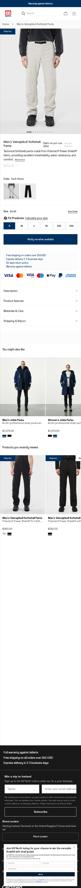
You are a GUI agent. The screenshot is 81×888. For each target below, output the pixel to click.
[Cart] (65, 13)
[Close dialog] (74, 847)
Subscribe (40, 811)
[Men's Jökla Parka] (22, 386)
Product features (14, 301)
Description (10, 291)
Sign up (40, 874)
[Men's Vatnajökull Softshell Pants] (22, 484)
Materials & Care (13, 311)
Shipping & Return (15, 321)
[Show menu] (74, 13)
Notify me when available (41, 239)
